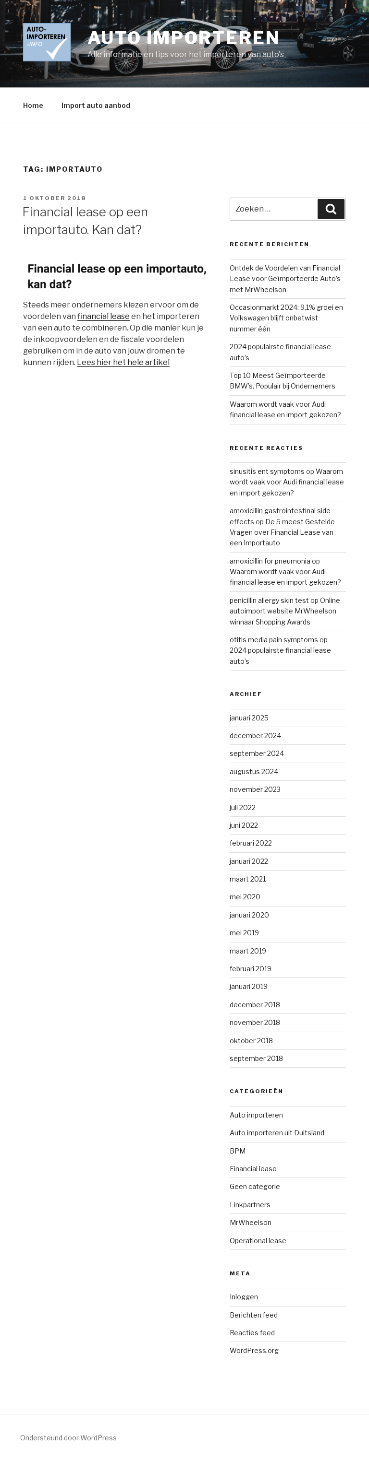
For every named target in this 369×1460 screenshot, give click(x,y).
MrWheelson (250, 1222)
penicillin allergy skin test (269, 600)
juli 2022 (243, 807)
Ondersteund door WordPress (68, 1438)
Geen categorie (255, 1186)
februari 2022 (251, 843)
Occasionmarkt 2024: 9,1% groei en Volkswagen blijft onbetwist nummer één (286, 318)
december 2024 (255, 735)
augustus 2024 (254, 771)
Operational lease (258, 1240)
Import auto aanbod (96, 105)
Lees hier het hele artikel (123, 362)
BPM (238, 1151)
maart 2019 (248, 951)
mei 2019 (244, 933)
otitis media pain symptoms (274, 640)
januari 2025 (249, 718)
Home (33, 105)
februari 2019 (250, 969)
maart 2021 (248, 879)
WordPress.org (254, 1350)
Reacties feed (252, 1333)
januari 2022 (249, 861)
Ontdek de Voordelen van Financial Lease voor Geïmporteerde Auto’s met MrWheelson (285, 279)
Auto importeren (256, 1115)
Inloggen (244, 1297)
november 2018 (255, 1022)
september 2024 (257, 753)
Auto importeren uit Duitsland (277, 1133)
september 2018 (256, 1058)
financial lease (103, 316)
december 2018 (255, 1005)
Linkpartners (250, 1205)
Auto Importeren (184, 37)
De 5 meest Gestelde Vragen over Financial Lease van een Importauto (282, 532)
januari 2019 (249, 986)
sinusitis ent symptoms (267, 471)
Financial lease (253, 1169)
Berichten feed (254, 1315)
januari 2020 (249, 915)
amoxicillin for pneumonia (270, 561)
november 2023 (255, 789)
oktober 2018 (251, 1040)
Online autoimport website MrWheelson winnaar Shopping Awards (285, 611)
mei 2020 (245, 897)
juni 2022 (244, 825)
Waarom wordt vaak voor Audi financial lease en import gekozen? (287, 482)
